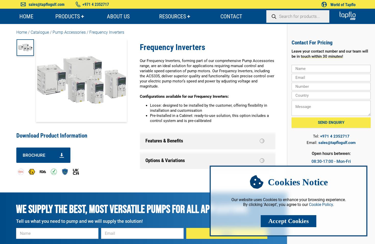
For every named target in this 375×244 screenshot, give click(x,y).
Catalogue (40, 32)
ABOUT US (118, 16)
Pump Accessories (69, 32)
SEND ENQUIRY (331, 122)
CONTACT (231, 16)
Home (21, 32)
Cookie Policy (321, 204)
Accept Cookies (288, 221)
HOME (26, 16)
